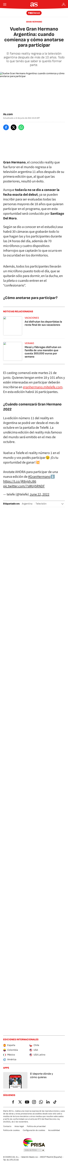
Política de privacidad (36, 1126)
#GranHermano (39, 476)
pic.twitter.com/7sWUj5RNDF (24, 486)
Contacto (7, 1126)
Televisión (41, 503)
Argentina (27, 503)
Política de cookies (11, 1130)
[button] (62, 503)
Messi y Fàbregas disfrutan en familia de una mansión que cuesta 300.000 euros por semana (43, 351)
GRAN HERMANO (34, 21)
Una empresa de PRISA (34, 1142)
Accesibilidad (54, 1130)
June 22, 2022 (39, 494)
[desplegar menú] (5, 4)
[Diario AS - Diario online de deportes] (34, 4)
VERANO (29, 343)
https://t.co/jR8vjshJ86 (19, 481)
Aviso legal (19, 1126)
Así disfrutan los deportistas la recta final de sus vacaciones (43, 323)
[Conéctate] (63, 4)
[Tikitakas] (34, 13)
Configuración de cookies (34, 1130)
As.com (8, 114)
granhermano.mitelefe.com (42, 387)
